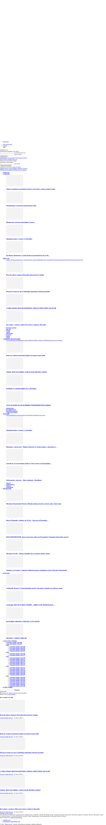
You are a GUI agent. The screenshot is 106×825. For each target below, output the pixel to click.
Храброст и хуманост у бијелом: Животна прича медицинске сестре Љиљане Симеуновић (36, 570)
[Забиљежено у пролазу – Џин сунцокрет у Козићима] (14, 477)
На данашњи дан (40, 340)
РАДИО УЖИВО (8, 687)
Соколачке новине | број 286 (14, 642)
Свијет (78, 260)
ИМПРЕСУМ (6, 820)
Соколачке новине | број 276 (17, 660)
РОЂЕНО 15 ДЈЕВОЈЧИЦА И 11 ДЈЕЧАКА (21, 388)
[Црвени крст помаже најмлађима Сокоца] (14, 219)
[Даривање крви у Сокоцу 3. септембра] (14, 235)
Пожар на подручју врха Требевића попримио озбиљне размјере (28, 291)
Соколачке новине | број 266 (17, 677)
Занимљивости (22, 415)
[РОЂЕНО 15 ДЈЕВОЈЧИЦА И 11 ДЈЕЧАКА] (14, 385)
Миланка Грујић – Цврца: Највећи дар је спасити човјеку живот (28, 553)
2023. (7, 656)
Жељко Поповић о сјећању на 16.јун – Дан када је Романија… (27, 520)
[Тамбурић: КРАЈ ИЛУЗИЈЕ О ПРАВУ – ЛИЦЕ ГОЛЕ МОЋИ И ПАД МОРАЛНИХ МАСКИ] (14, 601)
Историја (33, 415)
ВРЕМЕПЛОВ (7, 488)
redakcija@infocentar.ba (16, 817)
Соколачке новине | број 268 (17, 673)
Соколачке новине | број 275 (17, 662)
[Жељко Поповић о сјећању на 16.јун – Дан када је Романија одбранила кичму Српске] (14, 517)
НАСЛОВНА (12, 694)
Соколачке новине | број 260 (17, 686)
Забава (39, 260)
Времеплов (15, 415)
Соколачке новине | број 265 (17, 679)
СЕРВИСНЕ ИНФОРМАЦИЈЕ (12, 339)
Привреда (64, 260)
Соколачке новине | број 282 (17, 649)
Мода (37, 415)
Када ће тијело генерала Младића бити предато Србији (25, 275)
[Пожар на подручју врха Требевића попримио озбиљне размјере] (14, 288)
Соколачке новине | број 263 (17, 681)
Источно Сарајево (46, 260)
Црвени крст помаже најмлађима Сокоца (20, 222)
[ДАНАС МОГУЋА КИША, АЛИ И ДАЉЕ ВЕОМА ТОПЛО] (14, 369)
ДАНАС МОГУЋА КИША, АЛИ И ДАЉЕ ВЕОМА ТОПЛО (26, 372)
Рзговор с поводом (33, 260)
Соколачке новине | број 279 (17, 655)
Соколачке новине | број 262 (17, 683)
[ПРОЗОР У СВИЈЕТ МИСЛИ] (14, 635)
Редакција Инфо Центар (6, 718)
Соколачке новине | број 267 (17, 674)
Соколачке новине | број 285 (14, 644)
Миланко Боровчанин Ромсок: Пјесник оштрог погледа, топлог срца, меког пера (33, 504)
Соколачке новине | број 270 (17, 670)
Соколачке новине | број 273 (17, 665)
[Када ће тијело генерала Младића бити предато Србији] (14, 272)
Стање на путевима (57, 340)
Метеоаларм (32, 340)
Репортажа (73, 260)
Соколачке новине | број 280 (17, 653)
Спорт (81, 260)
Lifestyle (10, 415)
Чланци (5, 145)
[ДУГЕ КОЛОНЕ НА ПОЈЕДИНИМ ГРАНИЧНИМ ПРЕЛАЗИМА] (14, 402)
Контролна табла (7, 144)
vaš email (17, 164)
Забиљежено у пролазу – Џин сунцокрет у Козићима (24, 480)
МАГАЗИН (6, 414)
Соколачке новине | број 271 (17, 669)
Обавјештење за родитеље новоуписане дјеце (21, 205)
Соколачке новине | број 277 (17, 659)
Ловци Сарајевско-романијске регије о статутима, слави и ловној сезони (30, 189)
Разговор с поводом (22, 260)
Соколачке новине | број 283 (17, 648)
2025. (7, 645)
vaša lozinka (17, 154)
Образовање (58, 260)
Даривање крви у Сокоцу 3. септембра (19, 239)
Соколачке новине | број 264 (17, 680)
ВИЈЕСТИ (6, 258)
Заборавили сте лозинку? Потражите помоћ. (13, 158)
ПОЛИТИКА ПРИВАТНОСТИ (8, 159)
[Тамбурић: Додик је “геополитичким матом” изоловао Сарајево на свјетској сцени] (14, 585)
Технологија (42, 415)
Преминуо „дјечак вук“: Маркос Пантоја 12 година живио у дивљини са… (31, 447)
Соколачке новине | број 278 (17, 658)
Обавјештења (48, 340)
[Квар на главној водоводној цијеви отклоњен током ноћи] (14, 352)
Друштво (15, 260)
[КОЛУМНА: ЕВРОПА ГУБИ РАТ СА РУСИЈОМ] (14, 618)
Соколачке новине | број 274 (17, 663)
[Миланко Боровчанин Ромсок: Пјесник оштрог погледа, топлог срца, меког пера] (14, 500)
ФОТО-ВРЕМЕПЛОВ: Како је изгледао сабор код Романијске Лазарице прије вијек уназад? (37, 537)
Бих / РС (10, 260)
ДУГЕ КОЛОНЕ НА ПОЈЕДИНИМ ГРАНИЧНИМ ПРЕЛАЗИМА (28, 405)
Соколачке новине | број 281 (17, 651)
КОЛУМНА (6, 573)
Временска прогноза (24, 340)
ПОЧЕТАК (6, 172)
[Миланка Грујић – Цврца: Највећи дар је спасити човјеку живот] (14, 550)
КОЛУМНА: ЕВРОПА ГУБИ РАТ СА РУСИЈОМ (23, 621)
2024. (7, 652)
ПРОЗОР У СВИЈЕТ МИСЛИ (16, 638)
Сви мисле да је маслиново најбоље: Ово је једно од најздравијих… (29, 463)
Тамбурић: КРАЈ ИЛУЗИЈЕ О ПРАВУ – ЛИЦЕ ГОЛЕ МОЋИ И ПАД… (30, 605)
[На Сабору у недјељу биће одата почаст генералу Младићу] (14, 321)
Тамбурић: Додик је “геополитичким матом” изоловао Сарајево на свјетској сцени (34, 588)
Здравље (28, 415)
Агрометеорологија (13, 340)
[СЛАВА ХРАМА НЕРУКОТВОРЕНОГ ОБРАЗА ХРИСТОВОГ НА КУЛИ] (14, 305)
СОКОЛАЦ (6, 174)
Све (7, 260)
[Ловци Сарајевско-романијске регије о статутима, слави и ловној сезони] (14, 186)
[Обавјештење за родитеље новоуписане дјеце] (14, 202)
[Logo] (6, 170)
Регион (69, 260)
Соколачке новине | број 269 (17, 672)
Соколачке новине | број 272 (17, 667)
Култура (53, 260)
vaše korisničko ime (19, 153)
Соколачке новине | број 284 (17, 646)
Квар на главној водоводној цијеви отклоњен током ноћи (25, 355)
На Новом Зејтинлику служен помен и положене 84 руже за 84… (28, 255)
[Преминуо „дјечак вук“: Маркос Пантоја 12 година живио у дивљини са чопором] (14, 444)
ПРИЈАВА (6, 141)
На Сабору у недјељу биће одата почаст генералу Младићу (26, 325)
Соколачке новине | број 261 (17, 684)
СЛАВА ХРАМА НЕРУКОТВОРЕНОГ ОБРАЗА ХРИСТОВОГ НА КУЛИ (31, 308)
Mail (4, 147)
